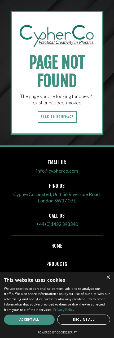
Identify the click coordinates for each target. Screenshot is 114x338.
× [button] (108, 277)
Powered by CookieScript (57, 332)
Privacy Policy (63, 309)
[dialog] (57, 305)
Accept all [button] (29, 319)
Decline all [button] (83, 319)
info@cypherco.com (57, 171)
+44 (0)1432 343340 (57, 224)
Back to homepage (57, 117)
